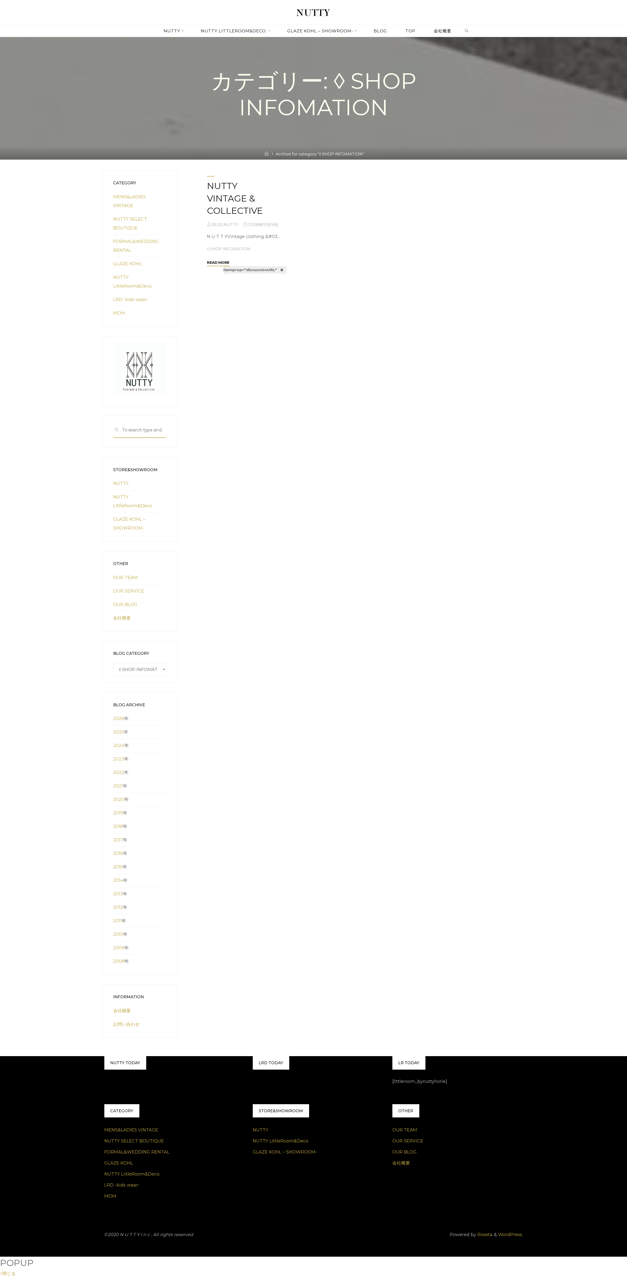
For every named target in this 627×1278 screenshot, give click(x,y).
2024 (118, 745)
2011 (117, 921)
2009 (118, 947)
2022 (118, 772)
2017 (118, 840)
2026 (118, 718)
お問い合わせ (126, 1024)
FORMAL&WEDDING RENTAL (136, 1152)
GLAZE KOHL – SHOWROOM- (285, 1152)
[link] (466, 31)
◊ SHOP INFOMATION (229, 248)
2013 (118, 894)
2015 (118, 867)
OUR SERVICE (128, 591)
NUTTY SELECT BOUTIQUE (134, 1141)
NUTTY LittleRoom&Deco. (281, 1141)
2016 (118, 853)
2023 (118, 759)
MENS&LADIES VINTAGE (131, 1130)
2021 (118, 786)
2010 (118, 934)
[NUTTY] (313, 12)
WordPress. (510, 1234)
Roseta (484, 1234)
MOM (119, 313)
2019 (118, 813)
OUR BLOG (125, 604)
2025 (118, 732)
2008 (118, 961)
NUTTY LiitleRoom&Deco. (132, 1174)
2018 (118, 826)
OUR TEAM (125, 577)
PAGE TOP (610, 1236)
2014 (118, 880)
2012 (118, 907)
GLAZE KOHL (127, 263)
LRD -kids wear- (130, 299)
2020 (118, 799)
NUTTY (121, 483)
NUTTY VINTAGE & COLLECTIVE (235, 198)
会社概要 (122, 618)
